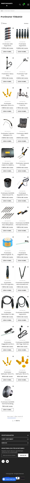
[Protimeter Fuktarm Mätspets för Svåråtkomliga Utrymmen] (7, 123)
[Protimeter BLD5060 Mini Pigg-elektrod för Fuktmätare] (22, 332)
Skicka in (23, 455)
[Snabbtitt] (13, 28)
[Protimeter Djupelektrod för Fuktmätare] (22, 183)
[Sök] (20, 5)
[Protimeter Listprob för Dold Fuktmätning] (22, 153)
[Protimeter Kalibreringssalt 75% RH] (7, 242)
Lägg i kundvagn (8, 51)
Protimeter (7, 42)
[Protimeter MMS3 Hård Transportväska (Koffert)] (22, 123)
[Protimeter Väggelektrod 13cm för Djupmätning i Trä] (7, 332)
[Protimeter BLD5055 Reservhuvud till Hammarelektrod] (7, 183)
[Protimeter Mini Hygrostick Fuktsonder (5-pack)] (7, 33)
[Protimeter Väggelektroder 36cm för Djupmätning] (22, 242)
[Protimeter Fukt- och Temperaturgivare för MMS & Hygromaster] (22, 63)
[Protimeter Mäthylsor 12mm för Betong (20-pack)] (7, 362)
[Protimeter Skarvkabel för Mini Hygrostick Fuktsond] (7, 302)
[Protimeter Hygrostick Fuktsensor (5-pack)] (22, 33)
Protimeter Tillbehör (9, 11)
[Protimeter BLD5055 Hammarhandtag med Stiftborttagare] (7, 391)
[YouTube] (7, 461)
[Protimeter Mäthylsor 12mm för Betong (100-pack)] (7, 93)
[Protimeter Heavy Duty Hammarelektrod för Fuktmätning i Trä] (7, 63)
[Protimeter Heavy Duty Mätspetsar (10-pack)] (7, 212)
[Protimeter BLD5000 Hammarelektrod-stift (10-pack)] (22, 272)
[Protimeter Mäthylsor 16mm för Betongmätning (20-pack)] (22, 362)
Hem (2, 11)
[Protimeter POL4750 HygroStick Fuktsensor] (7, 272)
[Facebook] (3, 461)
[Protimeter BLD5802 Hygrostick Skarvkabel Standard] (22, 302)
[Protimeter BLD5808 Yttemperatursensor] (22, 212)
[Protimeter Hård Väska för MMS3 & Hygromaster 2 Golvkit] (7, 153)
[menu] (28, 5)
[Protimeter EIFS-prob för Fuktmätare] (22, 93)
